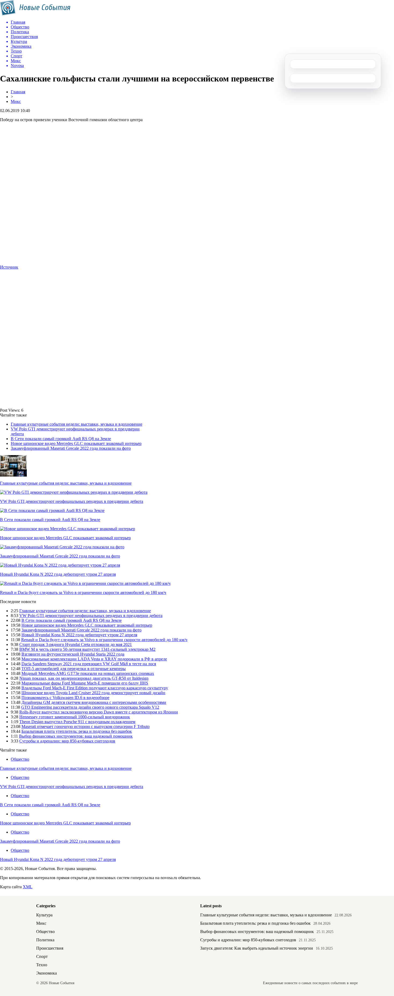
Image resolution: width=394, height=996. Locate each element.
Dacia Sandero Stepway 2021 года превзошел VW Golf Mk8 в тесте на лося (88, 663)
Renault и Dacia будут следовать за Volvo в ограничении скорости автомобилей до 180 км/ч (83, 592)
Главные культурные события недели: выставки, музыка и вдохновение (76, 424)
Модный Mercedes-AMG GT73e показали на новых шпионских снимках (87, 673)
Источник (9, 267)
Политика (45, 940)
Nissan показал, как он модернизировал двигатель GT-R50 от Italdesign (83, 678)
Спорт (42, 956)
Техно (41, 964)
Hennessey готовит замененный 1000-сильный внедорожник (74, 717)
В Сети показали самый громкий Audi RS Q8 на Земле (61, 438)
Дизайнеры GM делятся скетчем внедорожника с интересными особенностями (93, 702)
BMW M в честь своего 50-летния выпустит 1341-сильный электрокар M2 (87, 649)
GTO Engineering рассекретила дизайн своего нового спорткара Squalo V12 (90, 707)
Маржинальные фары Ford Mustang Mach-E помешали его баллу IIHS (84, 683)
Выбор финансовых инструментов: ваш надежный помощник (76, 736)
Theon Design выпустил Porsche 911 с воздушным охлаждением (77, 721)
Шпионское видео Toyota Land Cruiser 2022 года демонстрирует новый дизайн (93, 692)
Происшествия (49, 948)
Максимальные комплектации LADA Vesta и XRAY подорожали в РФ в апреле (94, 659)
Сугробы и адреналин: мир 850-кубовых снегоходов (67, 741)
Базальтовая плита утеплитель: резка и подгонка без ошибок (76, 731)
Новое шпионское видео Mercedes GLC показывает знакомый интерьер (76, 443)
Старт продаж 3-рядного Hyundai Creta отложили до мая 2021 (75, 644)
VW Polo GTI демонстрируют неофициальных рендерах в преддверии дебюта (71, 501)
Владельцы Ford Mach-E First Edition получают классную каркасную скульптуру (94, 688)
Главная (18, 92)
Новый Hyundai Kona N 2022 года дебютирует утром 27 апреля (58, 574)
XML (27, 886)
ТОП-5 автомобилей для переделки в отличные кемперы (73, 668)
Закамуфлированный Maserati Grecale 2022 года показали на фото (71, 448)
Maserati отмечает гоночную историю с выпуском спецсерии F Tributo (85, 726)
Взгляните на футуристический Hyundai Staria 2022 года (72, 654)
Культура (44, 915)
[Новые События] (35, 14)
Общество (20, 759)
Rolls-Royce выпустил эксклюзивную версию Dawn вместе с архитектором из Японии (98, 712)
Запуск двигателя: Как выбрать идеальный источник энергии (256, 948)
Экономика (46, 973)
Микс (16, 101)
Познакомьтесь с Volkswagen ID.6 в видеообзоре (65, 697)
